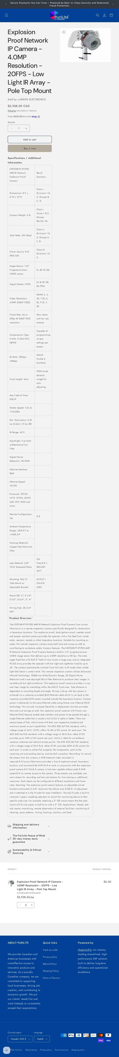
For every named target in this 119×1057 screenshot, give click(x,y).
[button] (6, 15)
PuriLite (18, 1050)
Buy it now (30, 148)
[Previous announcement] (6, 4)
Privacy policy (50, 956)
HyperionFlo (85, 950)
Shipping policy (77, 1050)
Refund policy (31, 1050)
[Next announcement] (113, 4)
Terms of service (61, 1050)
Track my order (50, 949)
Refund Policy (50, 963)
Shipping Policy (51, 970)
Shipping (12, 110)
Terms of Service (51, 977)
